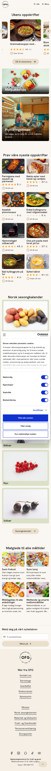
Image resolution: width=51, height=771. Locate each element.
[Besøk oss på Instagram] (19, 753)
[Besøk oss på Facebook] (12, 753)
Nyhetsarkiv (25, 696)
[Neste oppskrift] (48, 31)
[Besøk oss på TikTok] (32, 753)
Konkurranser (25, 691)
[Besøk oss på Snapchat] (25, 753)
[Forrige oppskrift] (2, 31)
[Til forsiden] (5, 4)
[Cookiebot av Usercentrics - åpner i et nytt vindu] (37, 334)
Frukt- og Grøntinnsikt (25, 723)
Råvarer (25, 707)
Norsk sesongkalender (25, 712)
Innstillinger (38, 410)
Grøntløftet (25, 686)
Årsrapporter (25, 733)
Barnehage (25, 680)
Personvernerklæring (25, 728)
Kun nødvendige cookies (25, 434)
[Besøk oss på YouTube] (39, 753)
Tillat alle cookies (25, 418)
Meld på (24, 643)
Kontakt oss (25, 675)
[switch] (44, 385)
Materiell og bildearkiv (25, 717)
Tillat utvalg (25, 426)
